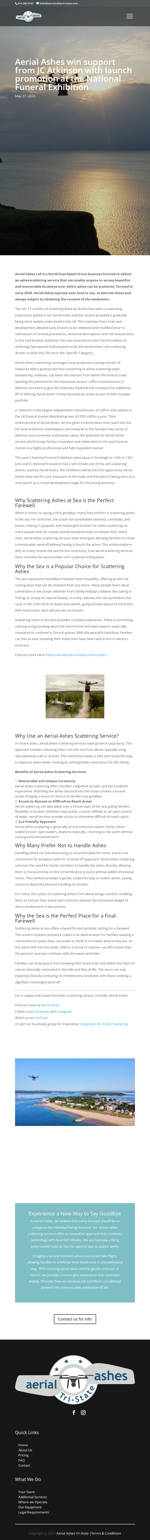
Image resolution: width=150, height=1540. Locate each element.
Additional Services (32, 1497)
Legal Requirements (33, 1512)
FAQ (21, 1460)
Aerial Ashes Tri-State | (73, 1533)
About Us (25, 1450)
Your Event (26, 1492)
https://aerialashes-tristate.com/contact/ (76, 655)
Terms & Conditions (106, 1533)
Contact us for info (75, 1319)
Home (23, 1445)
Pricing (23, 1455)
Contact (24, 1465)
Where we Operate (32, 1502)
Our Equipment (30, 1507)
